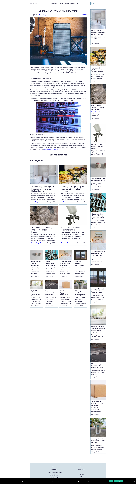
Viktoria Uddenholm (66, 243)
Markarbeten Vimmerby (97, 112)
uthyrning (84, 14)
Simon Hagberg (35, 202)
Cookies (66, 3)
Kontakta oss (74, 3)
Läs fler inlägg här (58, 155)
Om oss (61, 3)
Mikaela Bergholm (44, 15)
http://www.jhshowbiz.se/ (51, 149)
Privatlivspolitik (118, 481)
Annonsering (53, 3)
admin (62, 202)
